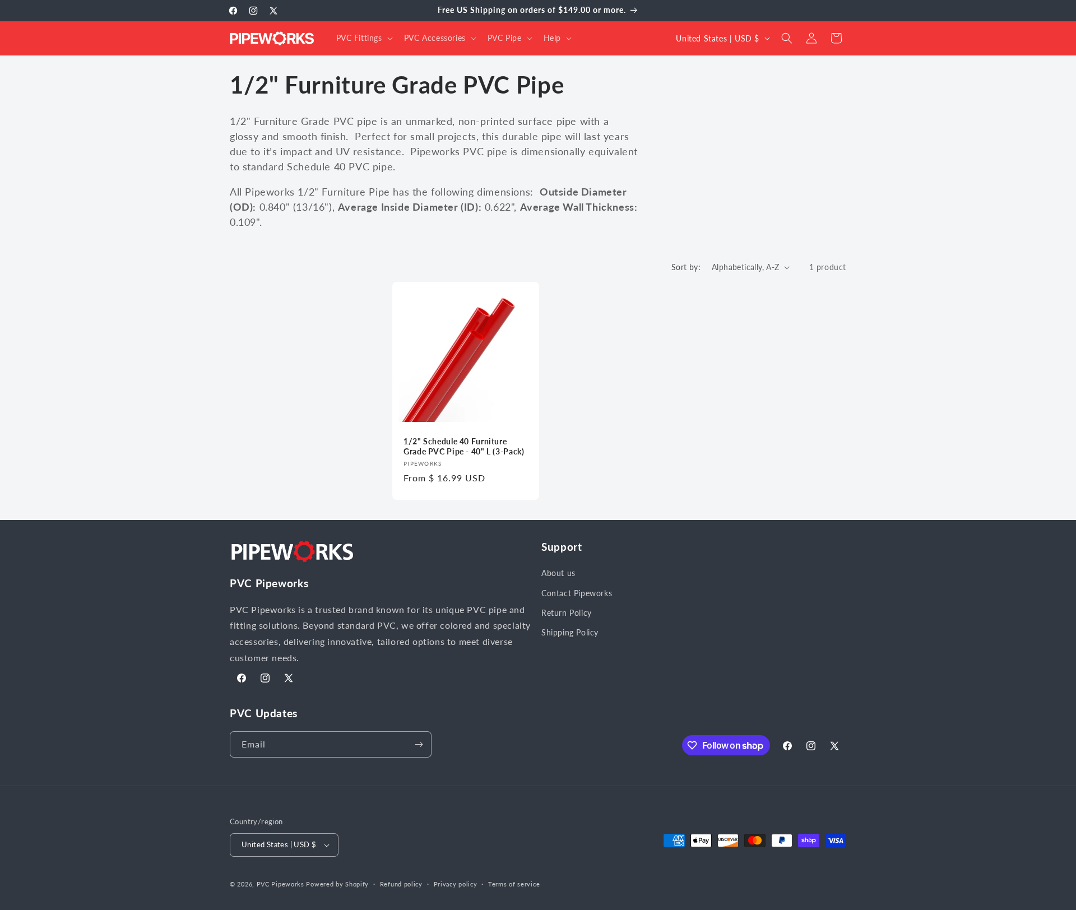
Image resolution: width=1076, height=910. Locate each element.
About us (558, 573)
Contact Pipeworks (576, 593)
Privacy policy (455, 884)
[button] (363, 38)
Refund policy (401, 884)
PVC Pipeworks (280, 884)
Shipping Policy (570, 632)
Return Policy (566, 613)
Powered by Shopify (337, 884)
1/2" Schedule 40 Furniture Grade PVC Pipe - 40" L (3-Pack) (464, 446)
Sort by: (686, 267)
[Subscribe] (418, 744)
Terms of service (514, 884)
